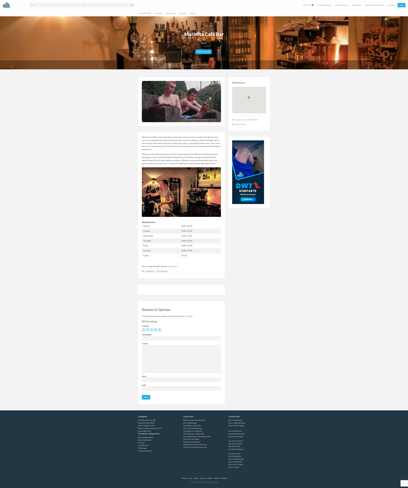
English (209, 478)
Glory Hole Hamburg (236, 459)
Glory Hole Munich (235, 462)
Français (224, 478)
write (186, 316)
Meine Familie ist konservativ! (194, 420)
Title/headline (147, 335)
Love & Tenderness (145, 425)
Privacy (203, 478)
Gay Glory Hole (234, 454)
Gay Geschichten (144, 423)
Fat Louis (141, 443)
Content (145, 344)
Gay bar (192, 13)
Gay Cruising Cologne (236, 425)
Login (402, 5)
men (167, 163)
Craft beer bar (143, 445)
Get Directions (240, 124)
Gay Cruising (170, 13)
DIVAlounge (142, 448)
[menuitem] (308, 5)
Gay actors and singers (191, 439)
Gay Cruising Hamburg (236, 423)
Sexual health (356, 5)
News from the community (374, 5)
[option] (398, 486)
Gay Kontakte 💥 (144, 13)
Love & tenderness (341, 5)
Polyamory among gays (191, 442)
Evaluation (145, 326)
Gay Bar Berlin (149, 271)
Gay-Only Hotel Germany (192, 428)
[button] (249, 97)
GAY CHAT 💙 (308, 5)
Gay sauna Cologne (235, 444)
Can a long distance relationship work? (197, 436)
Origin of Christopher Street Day (195, 447)
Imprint (196, 478)
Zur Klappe (172, 266)
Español (216, 478)
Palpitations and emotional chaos (195, 444)
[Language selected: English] (399, 485)
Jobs (190, 478)
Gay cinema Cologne (235, 436)
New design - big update (192, 425)
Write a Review (204, 52)
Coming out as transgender (193, 431)
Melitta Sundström (145, 451)
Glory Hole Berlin (162, 271)
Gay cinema (158, 13)
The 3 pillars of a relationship (193, 434)
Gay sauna (182, 13)
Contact (184, 478)
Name (144, 376)
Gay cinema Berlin (234, 431)
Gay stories (392, 5)
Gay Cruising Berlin (235, 420)
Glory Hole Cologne (235, 464)
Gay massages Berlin (145, 437)
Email (144, 385)
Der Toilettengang (189, 423)
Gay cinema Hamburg (236, 434)
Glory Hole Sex (233, 467)
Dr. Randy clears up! (324, 5)
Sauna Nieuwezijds (145, 440)
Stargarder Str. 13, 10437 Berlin (246, 120)
